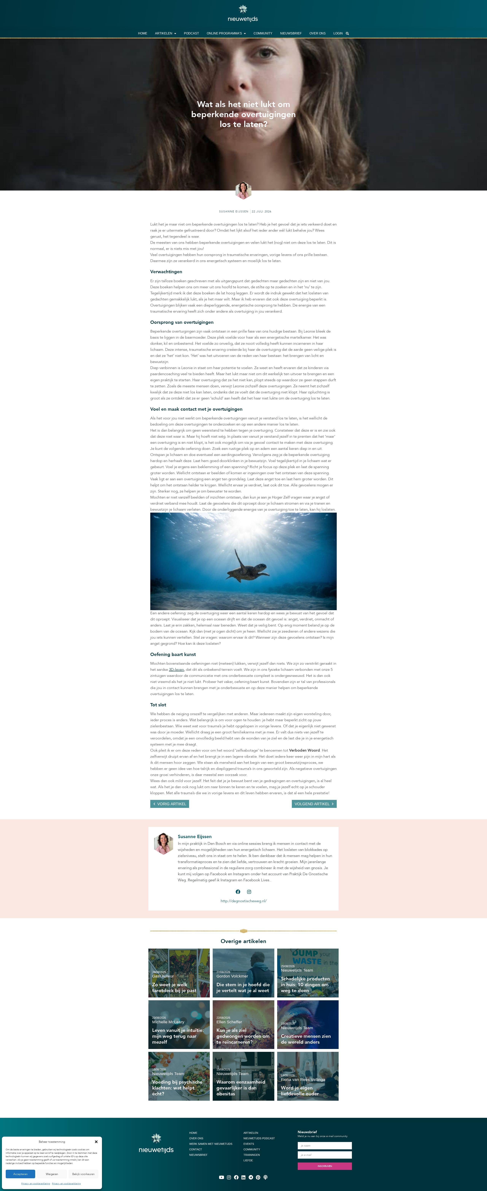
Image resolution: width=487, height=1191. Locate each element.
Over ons (318, 33)
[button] (96, 1142)
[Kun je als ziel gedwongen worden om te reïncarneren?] (243, 1024)
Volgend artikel (312, 804)
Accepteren (20, 1174)
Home (142, 33)
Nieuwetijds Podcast (259, 1138)
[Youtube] (221, 1177)
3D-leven (176, 669)
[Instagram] (249, 891)
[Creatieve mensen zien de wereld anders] (308, 1024)
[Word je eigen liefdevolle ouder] (308, 1076)
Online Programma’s (224, 33)
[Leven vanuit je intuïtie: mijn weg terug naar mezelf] (179, 1024)
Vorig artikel (171, 804)
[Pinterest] (258, 1177)
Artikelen (163, 33)
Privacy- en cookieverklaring (35, 1183)
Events (249, 1143)
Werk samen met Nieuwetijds (210, 1143)
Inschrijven (325, 1166)
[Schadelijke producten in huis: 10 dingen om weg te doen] (308, 973)
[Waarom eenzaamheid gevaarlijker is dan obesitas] (243, 1076)
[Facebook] (238, 891)
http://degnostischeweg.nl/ (244, 901)
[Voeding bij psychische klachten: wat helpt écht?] (179, 1076)
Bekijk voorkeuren (83, 1174)
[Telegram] (250, 1177)
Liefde (248, 1160)
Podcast (191, 33)
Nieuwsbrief (291, 33)
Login (338, 33)
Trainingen (252, 1154)
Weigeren (52, 1174)
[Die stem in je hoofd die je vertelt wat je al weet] (243, 973)
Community (263, 33)
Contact (195, 1149)
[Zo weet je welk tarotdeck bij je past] (179, 973)
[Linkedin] (243, 1177)
